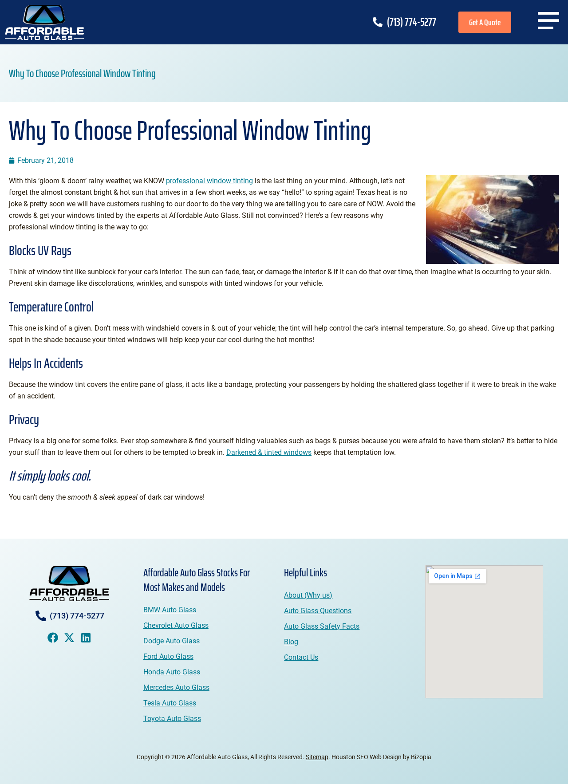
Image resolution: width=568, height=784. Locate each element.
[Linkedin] (86, 637)
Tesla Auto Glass (169, 703)
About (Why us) (308, 595)
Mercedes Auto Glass (176, 687)
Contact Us (301, 657)
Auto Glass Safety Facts (321, 626)
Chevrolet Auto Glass (176, 625)
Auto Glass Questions (317, 611)
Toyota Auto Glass (172, 718)
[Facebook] (53, 637)
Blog (291, 642)
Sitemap (317, 756)
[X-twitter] (69, 637)
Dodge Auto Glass (171, 641)
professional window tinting (209, 181)
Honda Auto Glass (171, 672)
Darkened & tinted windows (269, 452)
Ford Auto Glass (168, 656)
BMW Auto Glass (169, 610)
